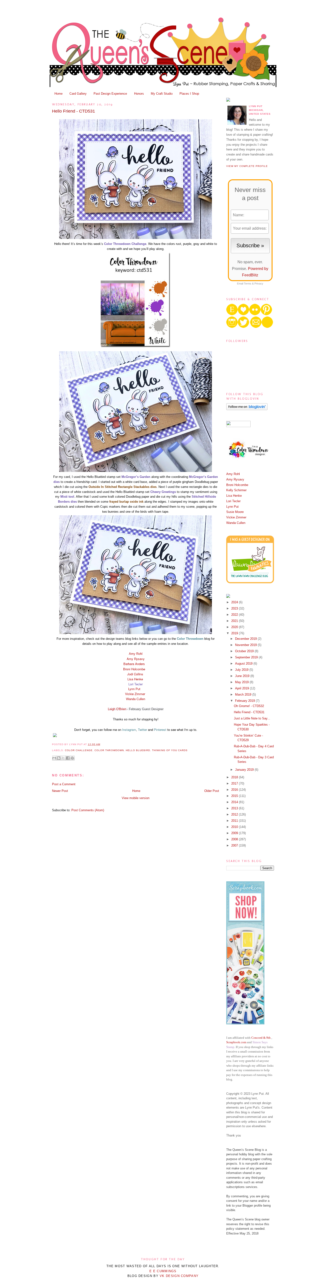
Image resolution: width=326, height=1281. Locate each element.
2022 (235, 614)
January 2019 (245, 769)
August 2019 (244, 663)
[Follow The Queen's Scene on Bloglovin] (247, 409)
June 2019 (242, 676)
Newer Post (60, 791)
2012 (235, 814)
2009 (235, 833)
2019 (235, 633)
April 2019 (242, 688)
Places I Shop (189, 93)
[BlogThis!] (58, 758)
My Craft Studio (162, 93)
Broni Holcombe (134, 669)
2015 (235, 796)
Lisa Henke (135, 679)
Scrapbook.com (236, 1042)
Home (58, 93)
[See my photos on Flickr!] (238, 426)
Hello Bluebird (138, 750)
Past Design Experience (110, 93)
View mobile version (135, 798)
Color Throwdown (109, 750)
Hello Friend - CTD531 (73, 111)
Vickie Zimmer (135, 694)
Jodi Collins (135, 674)
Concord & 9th (261, 1037)
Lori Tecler (233, 501)
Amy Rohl (135, 654)
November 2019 (246, 645)
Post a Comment (63, 784)
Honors (139, 93)
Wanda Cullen (135, 699)
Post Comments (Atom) (87, 810)
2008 (235, 839)
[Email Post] (101, 744)
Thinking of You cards (170, 750)
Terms (247, 283)
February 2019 (245, 700)
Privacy (258, 283)
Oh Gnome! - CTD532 (249, 706)
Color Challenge (79, 750)
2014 (235, 802)
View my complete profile (247, 166)
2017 (235, 783)
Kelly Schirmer (236, 490)
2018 (235, 777)
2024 (235, 602)
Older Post (211, 791)
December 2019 (246, 638)
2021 (235, 621)
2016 (235, 789)
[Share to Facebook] (67, 758)
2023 (235, 608)
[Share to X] (63, 758)
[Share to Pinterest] (72, 758)
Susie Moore (235, 512)
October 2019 (245, 651)
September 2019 (247, 657)
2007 (235, 845)
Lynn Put (134, 689)
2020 (235, 627)
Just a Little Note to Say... (252, 718)
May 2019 (242, 682)
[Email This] (54, 758)
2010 (235, 827)
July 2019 (242, 669)
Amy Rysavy (136, 658)
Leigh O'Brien (117, 709)
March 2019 (243, 694)
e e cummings (163, 1271)
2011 (235, 820)
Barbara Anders (134, 663)
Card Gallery (78, 93)
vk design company (179, 1276)
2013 (235, 808)
